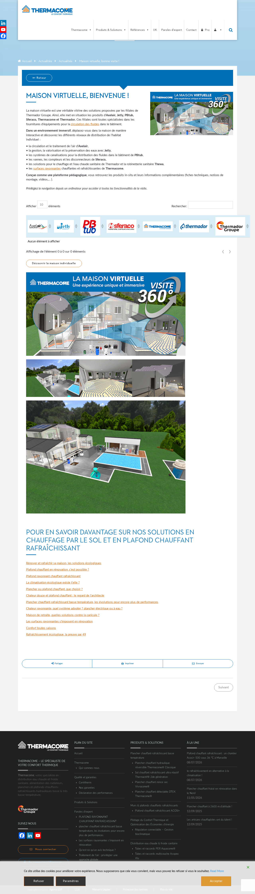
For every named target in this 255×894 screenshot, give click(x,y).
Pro (207, 29)
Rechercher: (179, 206)
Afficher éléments (43, 206)
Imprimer (129, 663)
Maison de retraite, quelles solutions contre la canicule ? (62, 615)
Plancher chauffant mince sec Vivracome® (151, 784)
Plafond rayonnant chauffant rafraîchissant (53, 576)
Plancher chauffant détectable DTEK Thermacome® (155, 794)
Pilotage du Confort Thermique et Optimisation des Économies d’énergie (152, 822)
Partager (59, 663)
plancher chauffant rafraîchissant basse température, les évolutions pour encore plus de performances (102, 831)
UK (155, 29)
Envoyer (200, 663)
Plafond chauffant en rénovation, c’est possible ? (57, 569)
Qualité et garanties (85, 777)
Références (137, 29)
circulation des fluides (85, 124)
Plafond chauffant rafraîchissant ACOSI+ (157, 811)
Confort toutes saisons (41, 628)
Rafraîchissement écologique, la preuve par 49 (56, 634)
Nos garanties (87, 788)
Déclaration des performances (96, 793)
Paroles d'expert (171, 29)
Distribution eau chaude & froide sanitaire (154, 843)
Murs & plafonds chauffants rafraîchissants (154, 805)
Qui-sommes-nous (89, 768)
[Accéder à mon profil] (218, 30)
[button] (49, 226)
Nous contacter (45, 849)
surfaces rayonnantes (47, 168)
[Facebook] (3, 36)
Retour (41, 77)
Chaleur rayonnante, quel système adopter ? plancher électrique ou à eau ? (74, 608)
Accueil (27, 61)
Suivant (223, 687)
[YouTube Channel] (3, 29)
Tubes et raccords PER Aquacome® (155, 848)
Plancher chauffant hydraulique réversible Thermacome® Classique (155, 765)
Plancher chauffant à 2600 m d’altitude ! (209, 806)
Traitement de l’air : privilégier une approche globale (98, 857)
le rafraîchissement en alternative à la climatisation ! (208, 773)
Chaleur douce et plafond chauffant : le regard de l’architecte (65, 595)
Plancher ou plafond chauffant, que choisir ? (54, 589)
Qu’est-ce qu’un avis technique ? (97, 850)
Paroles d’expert (83, 812)
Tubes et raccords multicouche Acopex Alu (156, 856)
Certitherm (85, 782)
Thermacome (79, 29)
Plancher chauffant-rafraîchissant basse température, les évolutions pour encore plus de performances (92, 602)
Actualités (45, 61)
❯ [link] (230, 251)
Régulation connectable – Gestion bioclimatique (154, 832)
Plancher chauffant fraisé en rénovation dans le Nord (212, 791)
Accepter (216, 881)
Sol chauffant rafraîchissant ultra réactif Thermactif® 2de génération (157, 774)
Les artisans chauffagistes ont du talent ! (209, 820)
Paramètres (71, 881)
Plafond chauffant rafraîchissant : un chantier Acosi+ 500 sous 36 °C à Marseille (212, 755)
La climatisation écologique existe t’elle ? (53, 582)
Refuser (38, 881)
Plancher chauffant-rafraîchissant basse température (152, 755)
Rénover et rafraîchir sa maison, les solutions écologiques (63, 563)
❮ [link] (223, 251)
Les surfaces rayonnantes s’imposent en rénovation (59, 621)
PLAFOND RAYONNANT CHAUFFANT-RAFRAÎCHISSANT (98, 819)
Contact (191, 29)
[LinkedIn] (3, 23)
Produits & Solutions (109, 29)
